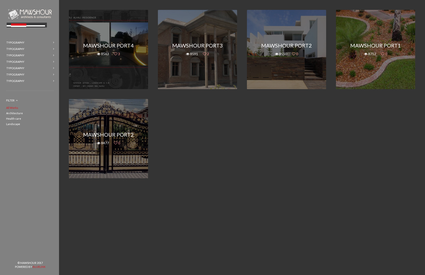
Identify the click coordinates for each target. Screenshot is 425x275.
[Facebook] (14, 254)
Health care (13, 118)
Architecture (14, 113)
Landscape (13, 124)
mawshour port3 (197, 46)
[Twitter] (30, 254)
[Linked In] (46, 254)
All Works (12, 107)
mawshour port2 (286, 46)
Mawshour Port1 (375, 46)
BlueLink (39, 266)
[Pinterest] (22, 254)
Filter (10, 100)
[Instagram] (38, 254)
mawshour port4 (108, 46)
